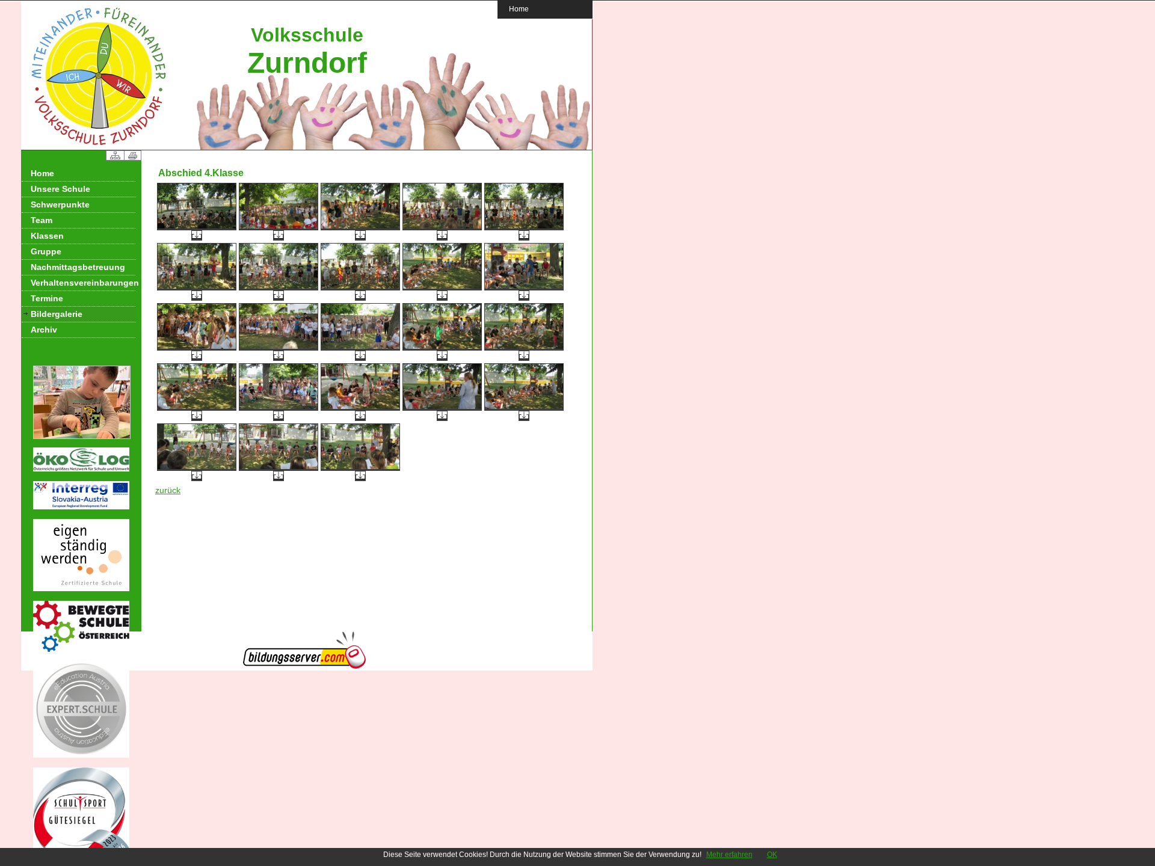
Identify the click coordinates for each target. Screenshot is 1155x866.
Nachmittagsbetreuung (78, 267)
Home (519, 8)
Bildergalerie (56, 314)
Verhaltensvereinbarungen (83, 282)
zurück (167, 490)
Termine (47, 298)
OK (772, 854)
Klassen (47, 236)
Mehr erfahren (729, 854)
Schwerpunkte (60, 204)
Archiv (44, 329)
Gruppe (46, 251)
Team (41, 220)
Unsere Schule (60, 189)
